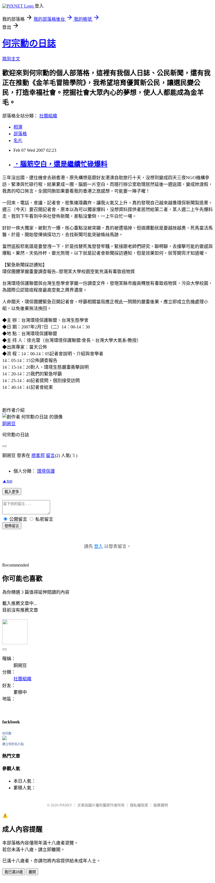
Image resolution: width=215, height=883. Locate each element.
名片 (17, 140)
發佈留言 (11, 526)
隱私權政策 (139, 805)
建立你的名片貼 (13, 744)
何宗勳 (6, 733)
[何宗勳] (4, 738)
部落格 (20, 133)
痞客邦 (38, 455)
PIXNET (65, 805)
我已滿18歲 (13, 872)
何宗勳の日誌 (29, 43)
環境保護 (46, 471)
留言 (50, 455)
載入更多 (11, 492)
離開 (32, 872)
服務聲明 (160, 805)
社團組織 (48, 115)
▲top (7, 481)
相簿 (17, 127)
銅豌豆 (9, 423)
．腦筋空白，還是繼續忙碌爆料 (60, 164)
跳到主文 (11, 58)
